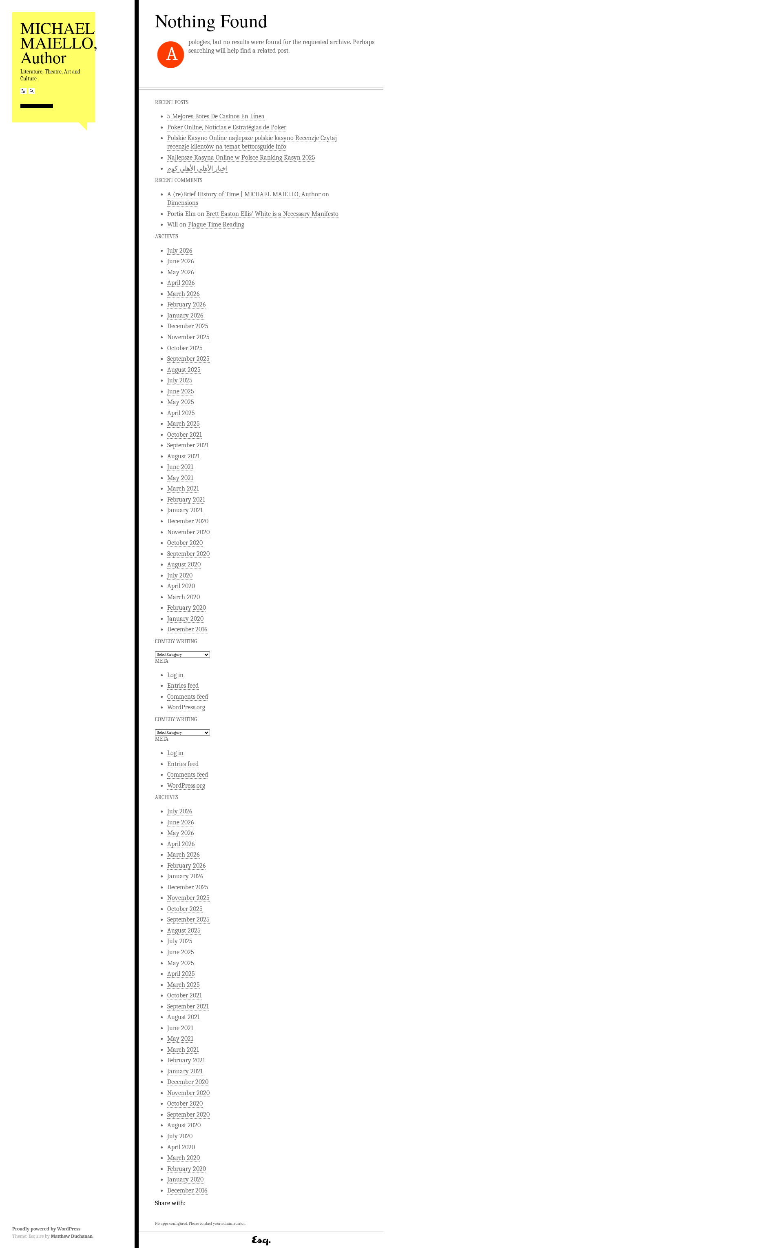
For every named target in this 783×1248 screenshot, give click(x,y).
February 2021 (186, 499)
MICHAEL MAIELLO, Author (58, 42)
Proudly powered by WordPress (46, 1229)
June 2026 (180, 261)
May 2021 (180, 478)
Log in (175, 675)
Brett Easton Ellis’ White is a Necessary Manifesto (272, 214)
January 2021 (185, 510)
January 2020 (185, 618)
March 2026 (183, 294)
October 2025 (185, 348)
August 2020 (184, 564)
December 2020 (187, 521)
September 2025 (188, 358)
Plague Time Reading (216, 224)
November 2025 (188, 337)
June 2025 (180, 391)
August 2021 (183, 456)
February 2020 (186, 607)
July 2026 (179, 250)
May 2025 (180, 402)
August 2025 (184, 369)
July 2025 (179, 380)
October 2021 (184, 434)
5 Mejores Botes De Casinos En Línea (216, 116)
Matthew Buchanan (72, 1236)
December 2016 (187, 629)
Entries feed (183, 685)
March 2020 (183, 597)
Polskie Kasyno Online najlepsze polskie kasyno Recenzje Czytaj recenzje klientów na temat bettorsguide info (252, 142)
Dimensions (182, 203)
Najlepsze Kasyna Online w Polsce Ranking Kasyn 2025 (241, 157)
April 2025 (181, 413)
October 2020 (185, 542)
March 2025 (183, 423)
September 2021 (188, 445)
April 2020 (181, 586)
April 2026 (181, 282)
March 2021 (183, 488)
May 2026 (180, 272)
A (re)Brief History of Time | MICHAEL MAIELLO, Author (244, 194)
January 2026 (185, 315)
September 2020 (188, 553)
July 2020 (179, 575)
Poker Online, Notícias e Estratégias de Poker (226, 127)
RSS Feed (23, 91)
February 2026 (186, 304)
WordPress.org (186, 707)
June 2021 (180, 467)
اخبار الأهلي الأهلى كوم (197, 168)
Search (32, 91)
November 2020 (188, 532)
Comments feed (187, 696)
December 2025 (187, 326)
